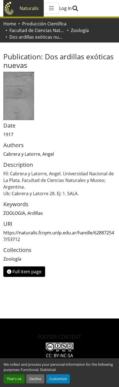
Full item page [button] (26, 272)
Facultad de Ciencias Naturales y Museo (37, 30)
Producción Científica (44, 24)
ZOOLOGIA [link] (14, 213)
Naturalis (29, 8)
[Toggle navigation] (51, 8)
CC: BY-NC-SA (59, 355)
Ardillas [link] (35, 213)
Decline (35, 378)
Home (9, 24)
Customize (58, 378)
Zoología (80, 30)
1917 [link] (8, 134)
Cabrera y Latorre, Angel (28, 154)
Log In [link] (65, 8)
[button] (75, 8)
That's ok (14, 378)
